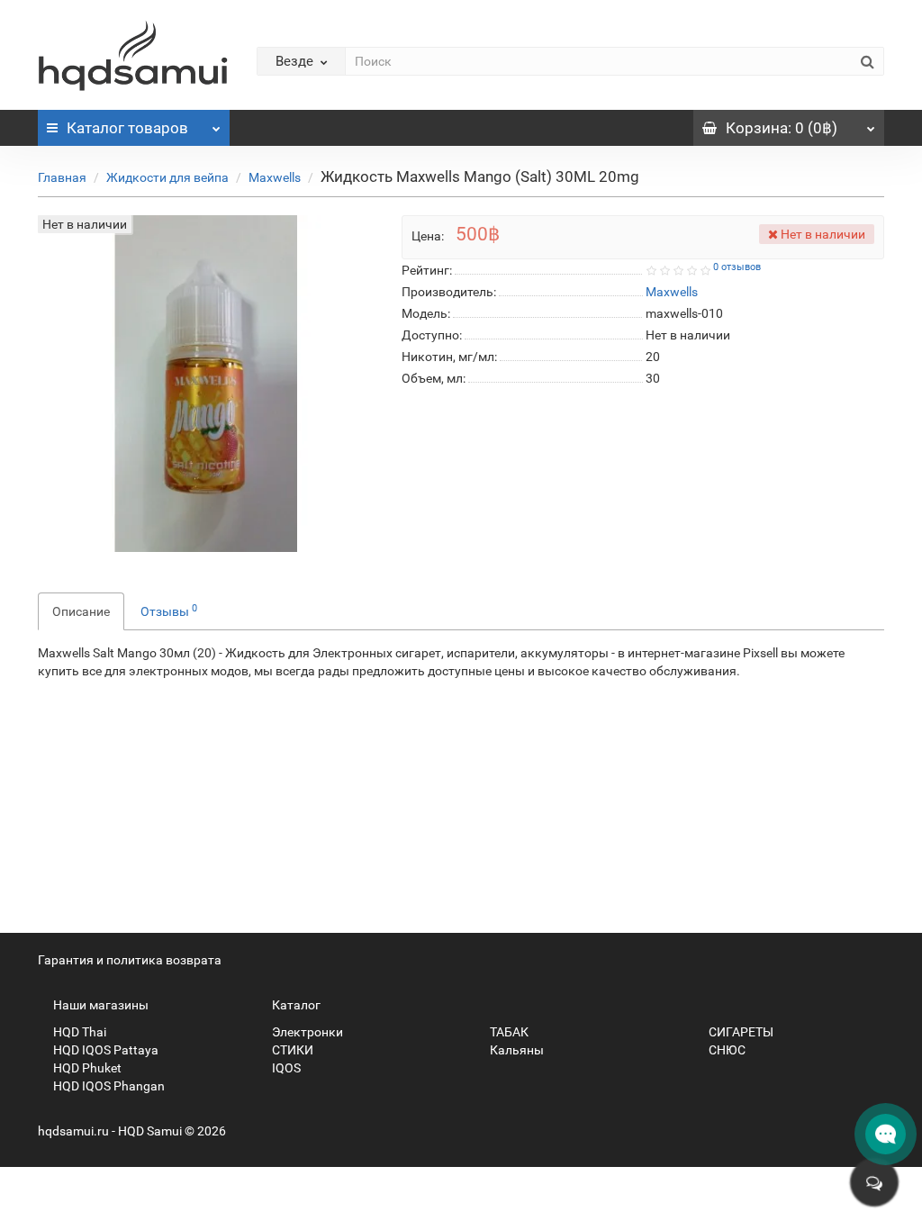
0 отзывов (737, 267)
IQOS (285, 1068)
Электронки (306, 1032)
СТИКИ (291, 1050)
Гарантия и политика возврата (129, 960)
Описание (81, 611)
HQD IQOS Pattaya (104, 1050)
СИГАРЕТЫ (739, 1032)
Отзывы (168, 610)
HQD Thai (78, 1032)
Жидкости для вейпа (167, 177)
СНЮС (726, 1050)
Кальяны (515, 1050)
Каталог (127, 128)
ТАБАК (508, 1032)
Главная (62, 177)
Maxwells (275, 177)
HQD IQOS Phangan (107, 1086)
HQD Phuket (86, 1068)
